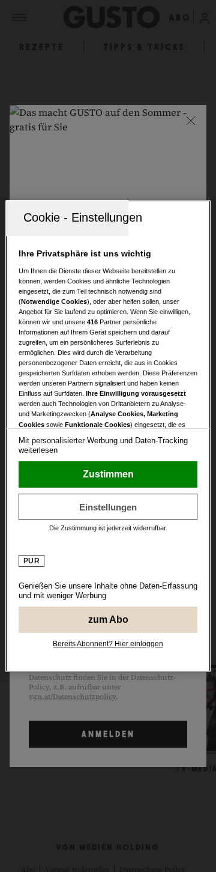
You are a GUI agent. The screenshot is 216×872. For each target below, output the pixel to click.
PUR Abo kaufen (108, 620)
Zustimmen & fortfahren (108, 474)
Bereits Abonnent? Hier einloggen (108, 644)
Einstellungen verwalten (108, 507)
